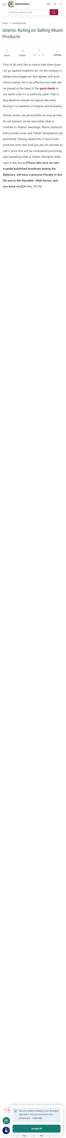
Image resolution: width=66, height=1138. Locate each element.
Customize (37, 1118)
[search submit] (54, 12)
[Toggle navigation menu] (5, 4)
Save (7, 55)
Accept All (36, 1128)
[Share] (6, 1121)
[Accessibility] (54, 4)
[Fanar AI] (6, 1130)
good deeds (47, 88)
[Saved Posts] (60, 4)
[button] (35, 55)
